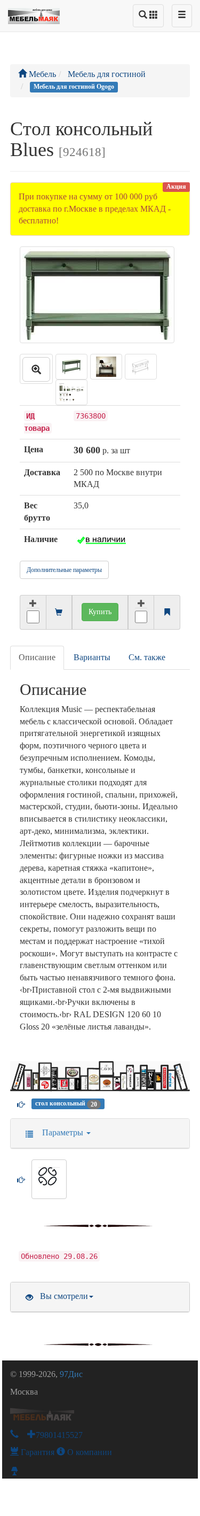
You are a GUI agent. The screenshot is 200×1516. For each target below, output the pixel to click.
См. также (147, 657)
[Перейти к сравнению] (167, 613)
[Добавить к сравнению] (141, 612)
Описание (37, 657)
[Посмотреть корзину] (58, 613)
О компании (88, 1452)
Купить (100, 612)
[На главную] (34, 13)
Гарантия (36, 1452)
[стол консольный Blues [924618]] (36, 369)
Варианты (92, 657)
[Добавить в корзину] (33, 612)
